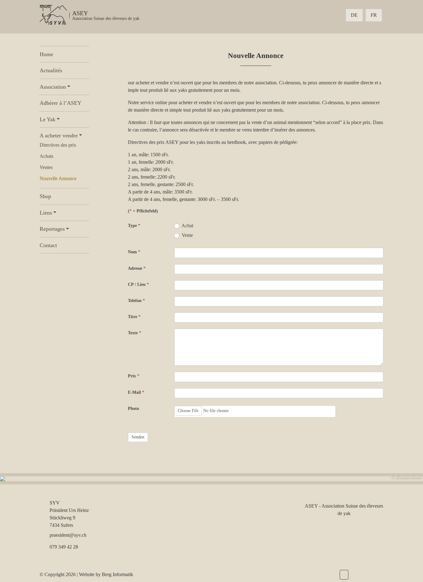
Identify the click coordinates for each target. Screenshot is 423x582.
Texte (134, 333)
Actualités (51, 70)
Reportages (52, 229)
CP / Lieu (138, 284)
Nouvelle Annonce (58, 178)
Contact (48, 245)
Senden (138, 437)
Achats (46, 156)
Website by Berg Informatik (106, 574)
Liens (46, 213)
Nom (134, 252)
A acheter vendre (59, 135)
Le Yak (47, 119)
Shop (45, 196)
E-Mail (136, 392)
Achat (187, 225)
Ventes (46, 167)
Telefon (136, 300)
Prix (133, 376)
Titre (134, 316)
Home (46, 54)
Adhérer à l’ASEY (60, 103)
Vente (187, 235)
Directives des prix (58, 145)
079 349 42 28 (64, 546)
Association (53, 87)
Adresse (137, 268)
